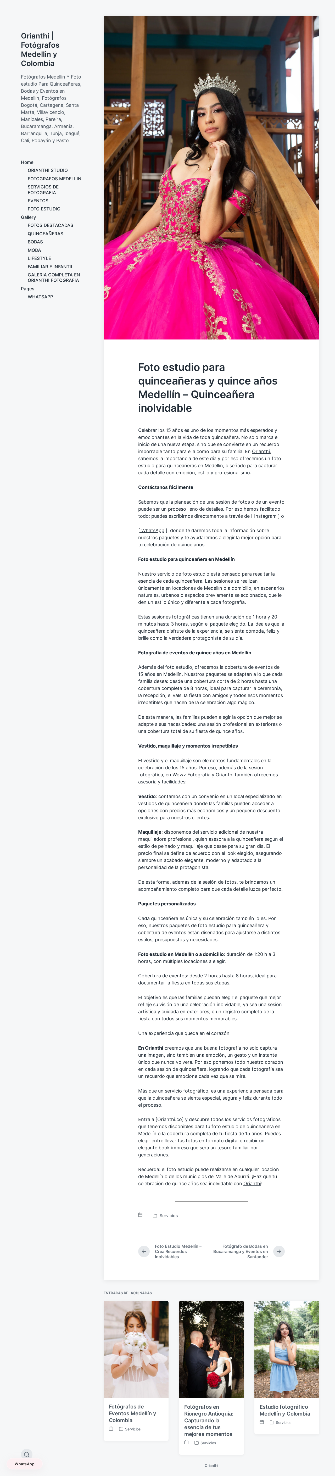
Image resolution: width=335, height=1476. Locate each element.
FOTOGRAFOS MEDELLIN (54, 178)
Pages (27, 288)
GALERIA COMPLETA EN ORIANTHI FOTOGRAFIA (54, 277)
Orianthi (261, 451)
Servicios (169, 1215)
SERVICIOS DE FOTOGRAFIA (43, 189)
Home (27, 162)
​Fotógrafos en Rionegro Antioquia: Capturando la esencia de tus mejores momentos (208, 1420)
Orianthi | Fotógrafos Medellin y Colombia (40, 49)
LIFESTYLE (39, 258)
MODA (34, 250)
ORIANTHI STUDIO (48, 170)
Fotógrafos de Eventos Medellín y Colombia (132, 1413)
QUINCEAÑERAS (45, 233)
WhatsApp (152, 530)
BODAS (35, 241)
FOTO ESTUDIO (44, 208)
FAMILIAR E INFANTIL (51, 266)
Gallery (28, 217)
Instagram (266, 516)
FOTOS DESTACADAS (50, 225)
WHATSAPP (40, 296)
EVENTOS (38, 200)
